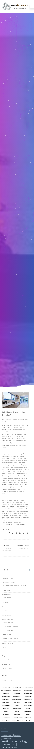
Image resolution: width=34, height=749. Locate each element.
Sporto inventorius (7, 668)
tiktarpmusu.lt (28, 690)
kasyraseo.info (28, 717)
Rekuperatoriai (7, 634)
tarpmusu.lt (6, 693)
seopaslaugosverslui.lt (17, 717)
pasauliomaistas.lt (17, 690)
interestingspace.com (17, 720)
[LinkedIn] (20, 533)
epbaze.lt (28, 714)
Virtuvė (4, 647)
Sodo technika (6, 664)
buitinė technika (9, 747)
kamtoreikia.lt (6, 714)
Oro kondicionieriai (8, 630)
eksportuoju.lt (28, 720)
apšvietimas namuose (7, 738)
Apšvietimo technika (7, 578)
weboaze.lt (17, 714)
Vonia (3, 651)
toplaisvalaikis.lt (6, 717)
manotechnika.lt (17, 687)
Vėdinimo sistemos (7, 619)
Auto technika (6, 660)
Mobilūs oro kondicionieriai (10, 626)
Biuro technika (6, 590)
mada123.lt (6, 708)
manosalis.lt (17, 702)
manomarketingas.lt (17, 699)
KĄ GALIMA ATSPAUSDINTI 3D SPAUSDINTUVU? (6, 548)
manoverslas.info (28, 705)
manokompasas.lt (17, 696)
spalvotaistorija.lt (17, 708)
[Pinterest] (16, 533)
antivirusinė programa (7, 735)
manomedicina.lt (6, 696)
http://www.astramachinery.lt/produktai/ (14, 524)
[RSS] (23, 533)
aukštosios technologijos (16, 741)
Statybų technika (6, 656)
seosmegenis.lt (6, 720)
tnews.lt (17, 711)
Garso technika (6, 607)
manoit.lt (17, 705)
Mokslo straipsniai (7, 680)
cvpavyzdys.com (28, 711)
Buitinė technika (6, 594)
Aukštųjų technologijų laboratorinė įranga (14, 585)
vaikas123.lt (17, 693)
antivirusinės (17, 735)
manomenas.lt (5, 699)
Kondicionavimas (8, 622)
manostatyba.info (6, 705)
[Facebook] (9, 533)
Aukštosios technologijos (8, 582)
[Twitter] (13, 533)
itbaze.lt (28, 708)
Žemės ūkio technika (7, 643)
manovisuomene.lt (6, 690)
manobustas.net (28, 693)
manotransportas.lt (28, 687)
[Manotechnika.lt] (15, 12)
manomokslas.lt (28, 699)
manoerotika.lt (28, 696)
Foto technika (5, 602)
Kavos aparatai (7, 597)
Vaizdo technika (6, 615)
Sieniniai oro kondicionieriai (10, 638)
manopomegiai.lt (6, 687)
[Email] (27, 533)
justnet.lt (6, 711)
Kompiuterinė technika (8, 611)
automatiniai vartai (9, 744)
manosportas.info (28, 702)
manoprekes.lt (6, 702)
